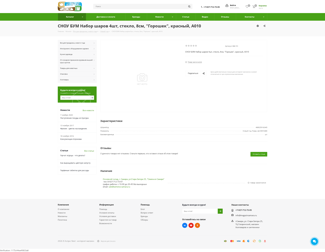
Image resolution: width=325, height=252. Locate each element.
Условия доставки (107, 216)
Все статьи (89, 151)
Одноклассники (197, 225)
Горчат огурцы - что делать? (72, 155)
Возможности (105, 223)
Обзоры (144, 220)
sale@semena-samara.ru (119, 186)
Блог (143, 209)
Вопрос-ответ (147, 212)
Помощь (103, 209)
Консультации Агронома (71, 139)
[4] (193, 46)
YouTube (191, 225)
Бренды (144, 216)
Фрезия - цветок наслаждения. (73, 128)
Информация (106, 204)
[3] (191, 46)
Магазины (62, 216)
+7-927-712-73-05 (212, 7)
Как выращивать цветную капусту (75, 163)
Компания (63, 204)
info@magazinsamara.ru (246, 215)
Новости (62, 212)
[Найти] (189, 6)
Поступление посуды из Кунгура (74, 118)
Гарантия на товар (108, 220)
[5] (196, 46)
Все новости (88, 110)
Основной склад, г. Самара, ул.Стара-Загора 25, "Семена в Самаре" (133, 179)
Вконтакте (184, 225)
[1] (186, 46)
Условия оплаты (106, 212)
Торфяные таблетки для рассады (74, 170)
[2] (189, 46)
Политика (62, 220)
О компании (63, 209)
